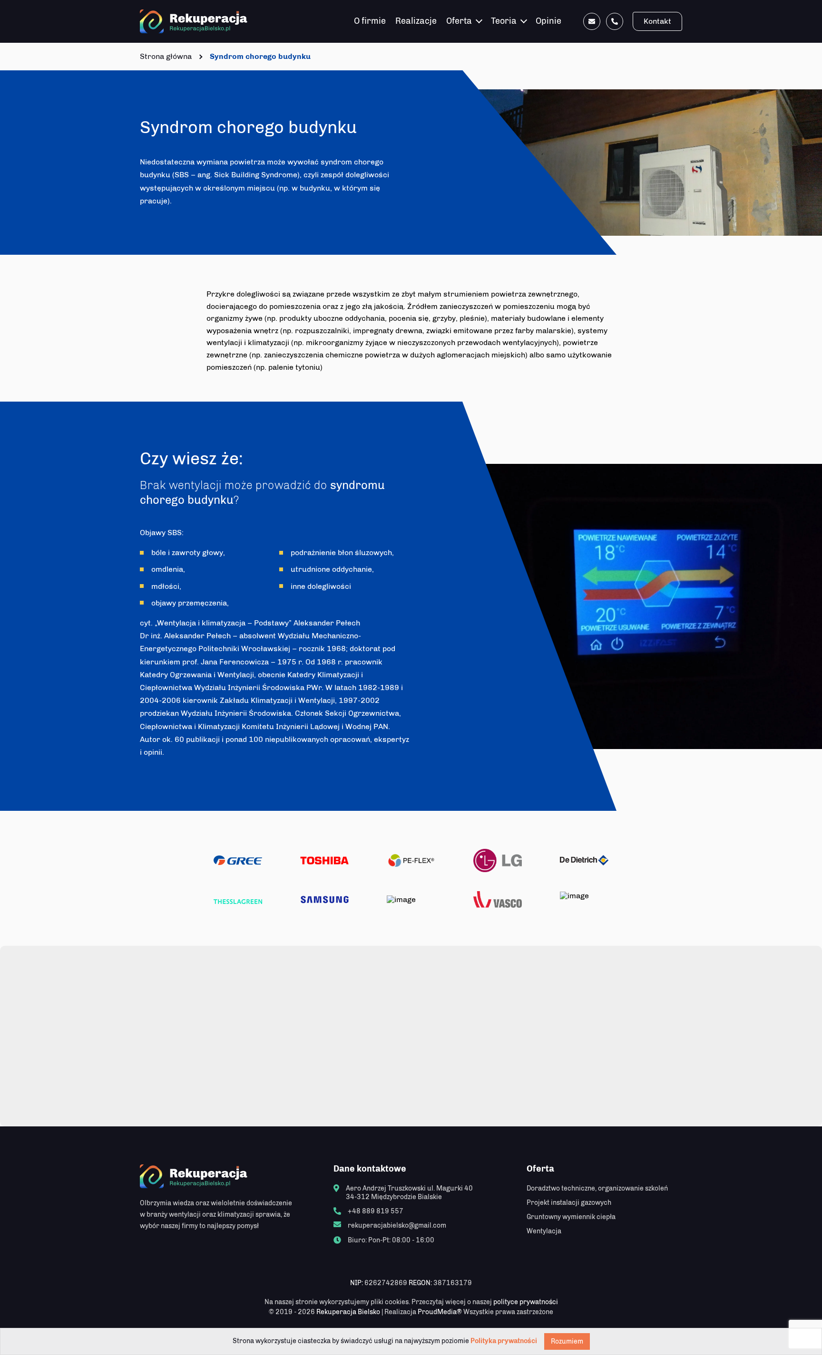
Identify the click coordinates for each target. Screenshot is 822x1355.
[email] (591, 21)
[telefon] (614, 21)
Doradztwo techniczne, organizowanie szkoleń (597, 1188)
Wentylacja (544, 1231)
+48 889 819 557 (375, 1211)
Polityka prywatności (503, 1341)
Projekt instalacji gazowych (569, 1203)
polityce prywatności (525, 1302)
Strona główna (166, 56)
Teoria (504, 21)
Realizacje (416, 21)
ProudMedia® (440, 1312)
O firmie (370, 21)
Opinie (548, 21)
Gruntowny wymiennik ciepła (571, 1217)
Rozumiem (567, 1341)
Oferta (459, 21)
